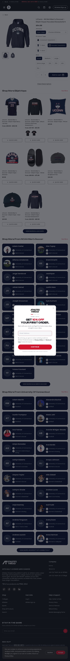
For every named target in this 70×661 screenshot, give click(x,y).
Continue (35, 347)
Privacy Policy (39, 340)
